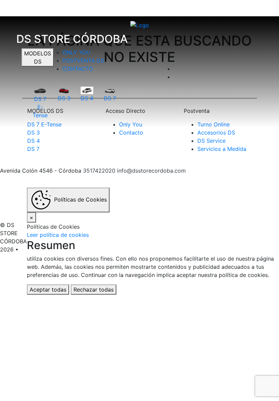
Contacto (78, 68)
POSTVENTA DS (83, 60)
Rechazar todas (93, 289)
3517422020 (99, 170)
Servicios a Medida (221, 148)
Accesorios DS (216, 132)
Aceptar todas (48, 289)
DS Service (211, 140)
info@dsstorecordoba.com (151, 170)
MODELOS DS (37, 57)
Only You (77, 52)
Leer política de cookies (58, 234)
